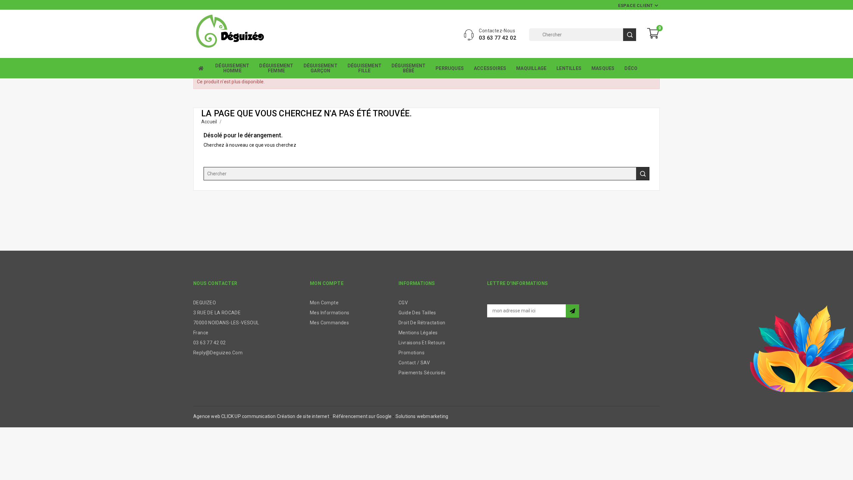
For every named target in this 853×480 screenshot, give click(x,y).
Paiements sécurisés (422, 372)
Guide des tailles (417, 312)
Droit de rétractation (422, 322)
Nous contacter (215, 283)
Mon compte (324, 302)
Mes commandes (329, 322)
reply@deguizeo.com (218, 352)
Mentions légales (418, 332)
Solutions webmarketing (422, 416)
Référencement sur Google (362, 416)
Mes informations (329, 312)
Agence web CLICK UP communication (234, 416)
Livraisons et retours (422, 342)
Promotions (412, 352)
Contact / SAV (414, 362)
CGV (403, 302)
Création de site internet (303, 416)
